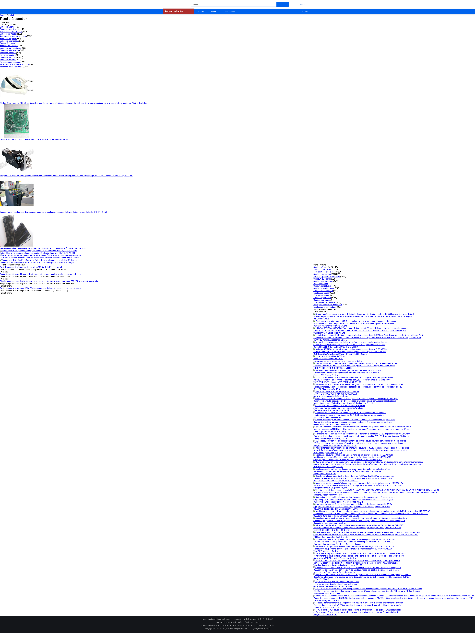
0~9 (272, 625)
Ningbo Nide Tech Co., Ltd (324, 474)
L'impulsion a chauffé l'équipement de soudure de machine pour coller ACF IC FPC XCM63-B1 (353, 542)
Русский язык (230, 622)
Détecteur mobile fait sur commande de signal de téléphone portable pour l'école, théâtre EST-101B (357, 528)
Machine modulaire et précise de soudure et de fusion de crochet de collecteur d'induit (351, 471)
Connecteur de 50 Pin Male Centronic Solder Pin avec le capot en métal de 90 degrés (37, 262)
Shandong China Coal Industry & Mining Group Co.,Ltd (336, 516)
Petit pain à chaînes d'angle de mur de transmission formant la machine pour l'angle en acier (39, 258)
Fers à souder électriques (11, 31)
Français (305, 11)
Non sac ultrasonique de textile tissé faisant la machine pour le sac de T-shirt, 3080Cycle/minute (355, 563)
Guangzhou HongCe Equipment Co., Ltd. (330, 488)
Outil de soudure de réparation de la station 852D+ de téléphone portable (32, 267)
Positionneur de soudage (11, 62)
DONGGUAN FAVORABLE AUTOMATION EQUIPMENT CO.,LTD (340, 354)
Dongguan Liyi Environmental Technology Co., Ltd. (334, 572)
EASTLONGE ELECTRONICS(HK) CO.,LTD (331, 530)
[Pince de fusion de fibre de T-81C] (329, 356)
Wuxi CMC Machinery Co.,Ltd (325, 551)
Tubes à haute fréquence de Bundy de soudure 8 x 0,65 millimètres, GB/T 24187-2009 (37, 253)
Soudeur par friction (8, 34)
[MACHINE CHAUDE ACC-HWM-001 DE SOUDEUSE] (336, 391)
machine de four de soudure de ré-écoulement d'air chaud (338, 408)
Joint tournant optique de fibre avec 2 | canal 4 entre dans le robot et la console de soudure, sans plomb (358, 556)
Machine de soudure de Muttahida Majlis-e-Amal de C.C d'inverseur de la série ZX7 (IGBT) (352, 457)
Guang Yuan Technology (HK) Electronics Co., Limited (336, 509)
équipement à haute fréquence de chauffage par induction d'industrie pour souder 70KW (351, 506)
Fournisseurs (230, 11)
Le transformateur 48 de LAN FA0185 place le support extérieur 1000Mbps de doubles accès (354, 366)
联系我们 (269, 619)
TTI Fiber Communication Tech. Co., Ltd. (330, 537)
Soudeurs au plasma (8, 38)
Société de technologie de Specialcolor (330, 396)
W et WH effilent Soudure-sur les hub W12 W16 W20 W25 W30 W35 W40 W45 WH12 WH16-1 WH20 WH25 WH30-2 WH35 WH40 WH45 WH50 (375, 492)
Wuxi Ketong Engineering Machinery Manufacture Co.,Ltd (338, 502)
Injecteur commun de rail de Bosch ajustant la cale (335, 584)
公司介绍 (261, 619)
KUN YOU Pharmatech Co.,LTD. (326, 389)
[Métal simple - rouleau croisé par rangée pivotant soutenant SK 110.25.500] (347, 370)
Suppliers (220, 619)
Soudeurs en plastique (9, 41)
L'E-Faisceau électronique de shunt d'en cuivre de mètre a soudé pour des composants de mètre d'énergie (359, 443)
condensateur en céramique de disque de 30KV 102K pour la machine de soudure (348, 415)
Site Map (253, 619)
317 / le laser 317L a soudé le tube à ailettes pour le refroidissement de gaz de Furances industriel (356, 612)
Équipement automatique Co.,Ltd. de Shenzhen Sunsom (337, 544)
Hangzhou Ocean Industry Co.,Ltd (327, 495)
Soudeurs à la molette (9, 50)
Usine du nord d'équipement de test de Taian (332, 586)
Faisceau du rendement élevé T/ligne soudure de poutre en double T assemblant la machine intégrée (357, 605)
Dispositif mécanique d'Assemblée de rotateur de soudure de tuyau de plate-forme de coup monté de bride (360, 450)
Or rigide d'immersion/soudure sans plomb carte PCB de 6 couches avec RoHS (34, 139)
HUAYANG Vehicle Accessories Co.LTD (330, 340)
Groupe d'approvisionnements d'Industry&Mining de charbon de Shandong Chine (347, 459)
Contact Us (238, 619)
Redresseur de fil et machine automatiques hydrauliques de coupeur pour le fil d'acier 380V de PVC (43, 248)
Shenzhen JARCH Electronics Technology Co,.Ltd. (335, 558)
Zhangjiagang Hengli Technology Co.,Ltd (330, 438)
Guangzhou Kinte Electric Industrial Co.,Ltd (331, 424)
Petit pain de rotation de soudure (14, 64)
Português (255, 622)
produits (214, 11)
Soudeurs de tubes (8, 60)
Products (211, 619)
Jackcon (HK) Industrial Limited (327, 417)
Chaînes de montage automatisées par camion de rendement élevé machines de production (353, 422)
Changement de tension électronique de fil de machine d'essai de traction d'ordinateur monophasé (356, 570)
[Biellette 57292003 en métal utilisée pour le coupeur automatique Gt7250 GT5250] (350, 349)
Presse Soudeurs (7, 43)
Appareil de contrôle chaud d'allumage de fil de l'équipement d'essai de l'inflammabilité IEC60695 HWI (357, 485)
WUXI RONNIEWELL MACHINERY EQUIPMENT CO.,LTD (337, 382)
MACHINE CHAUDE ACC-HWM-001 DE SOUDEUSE (335, 394)
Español (239, 622)
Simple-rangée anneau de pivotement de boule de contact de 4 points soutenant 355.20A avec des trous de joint (49, 281)
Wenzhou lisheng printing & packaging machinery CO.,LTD (337, 565)
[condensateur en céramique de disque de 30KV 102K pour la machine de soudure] (349, 412)
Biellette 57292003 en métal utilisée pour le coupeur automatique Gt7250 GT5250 (349, 351)
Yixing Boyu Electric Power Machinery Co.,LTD (333, 431)
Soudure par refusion (9, 45)
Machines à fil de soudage (11, 67)
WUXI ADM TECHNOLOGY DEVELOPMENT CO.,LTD (335, 481)
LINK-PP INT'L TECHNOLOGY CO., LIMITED (332, 368)
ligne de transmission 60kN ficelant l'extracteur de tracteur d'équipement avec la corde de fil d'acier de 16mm (361, 429)
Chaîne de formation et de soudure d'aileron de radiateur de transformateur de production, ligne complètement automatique (367, 464)
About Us (229, 619)
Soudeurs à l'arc (7, 27)
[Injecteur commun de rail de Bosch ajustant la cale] (336, 581)
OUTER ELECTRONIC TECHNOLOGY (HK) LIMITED (335, 347)
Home (204, 619)
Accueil (201, 11)
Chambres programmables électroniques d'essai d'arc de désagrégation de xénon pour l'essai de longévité (359, 520)
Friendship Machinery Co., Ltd (326, 607)
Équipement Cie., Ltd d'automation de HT (331, 410)
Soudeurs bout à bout (9, 29)
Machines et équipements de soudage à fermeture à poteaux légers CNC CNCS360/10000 (352, 549)
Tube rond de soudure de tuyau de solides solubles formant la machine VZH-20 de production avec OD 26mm (361, 436)
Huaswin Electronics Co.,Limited (327, 593)
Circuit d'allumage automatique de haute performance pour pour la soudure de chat (349, 344)
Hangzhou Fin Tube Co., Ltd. (325, 614)
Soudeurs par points (8, 57)
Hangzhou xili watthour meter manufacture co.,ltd (334, 445)
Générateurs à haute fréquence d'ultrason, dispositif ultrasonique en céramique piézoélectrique (354, 401)
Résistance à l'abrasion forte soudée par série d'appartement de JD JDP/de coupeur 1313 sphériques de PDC (361, 577)
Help (246, 619)
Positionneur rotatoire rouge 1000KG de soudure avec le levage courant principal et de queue (40, 288)
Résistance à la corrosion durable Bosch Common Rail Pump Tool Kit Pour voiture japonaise (352, 478)
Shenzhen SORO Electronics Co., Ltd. (329, 333)
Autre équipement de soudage (13, 36)
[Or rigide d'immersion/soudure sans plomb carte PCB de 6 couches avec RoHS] (17, 137)
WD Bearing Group (321, 319)
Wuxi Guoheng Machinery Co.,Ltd (327, 452)
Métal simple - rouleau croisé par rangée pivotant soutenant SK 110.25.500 (346, 373)
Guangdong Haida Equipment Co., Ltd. (329, 523)
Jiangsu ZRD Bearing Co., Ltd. (326, 375)
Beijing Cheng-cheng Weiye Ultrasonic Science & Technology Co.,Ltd (343, 403)
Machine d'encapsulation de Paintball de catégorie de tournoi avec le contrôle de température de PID (357, 387)
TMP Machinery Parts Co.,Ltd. (326, 600)
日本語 (246, 622)
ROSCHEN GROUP (321, 579)
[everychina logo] (170, 4)
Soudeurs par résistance (10, 48)
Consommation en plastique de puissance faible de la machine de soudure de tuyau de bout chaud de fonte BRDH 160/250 (53, 212)
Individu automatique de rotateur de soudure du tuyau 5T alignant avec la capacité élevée (352, 380)
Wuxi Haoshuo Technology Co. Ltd (328, 466)
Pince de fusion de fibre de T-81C (328, 359)
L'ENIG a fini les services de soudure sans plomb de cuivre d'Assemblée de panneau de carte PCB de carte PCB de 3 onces (366, 591)
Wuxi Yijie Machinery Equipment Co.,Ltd (330, 326)
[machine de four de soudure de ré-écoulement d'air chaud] (339, 405)
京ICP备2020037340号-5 (261, 629)
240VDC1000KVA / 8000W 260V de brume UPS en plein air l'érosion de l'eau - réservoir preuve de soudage (359, 330)
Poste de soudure (8, 55)
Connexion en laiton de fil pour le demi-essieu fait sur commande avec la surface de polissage (40, 274)
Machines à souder (8, 53)
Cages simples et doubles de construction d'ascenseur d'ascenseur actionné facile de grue (353, 499)
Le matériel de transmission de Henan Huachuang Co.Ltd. (338, 361)
